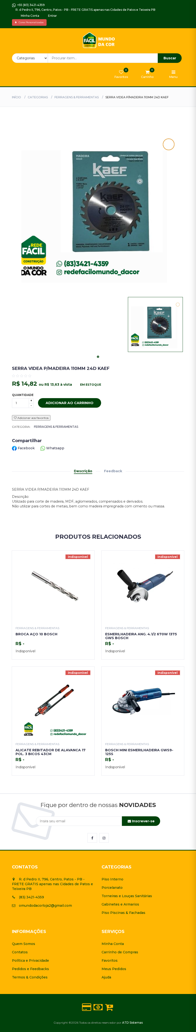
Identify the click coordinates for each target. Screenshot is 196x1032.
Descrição (83, 471)
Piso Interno (112, 879)
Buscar (169, 58)
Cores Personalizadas (30, 22)
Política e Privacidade (30, 960)
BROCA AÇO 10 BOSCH (36, 634)
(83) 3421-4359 (31, 897)
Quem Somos (23, 944)
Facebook (26, 448)
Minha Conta (29, 15)
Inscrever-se (143, 821)
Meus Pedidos (114, 969)
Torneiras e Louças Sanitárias (127, 896)
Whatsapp (54, 448)
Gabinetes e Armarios (120, 904)
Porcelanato (112, 887)
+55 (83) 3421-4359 (30, 5)
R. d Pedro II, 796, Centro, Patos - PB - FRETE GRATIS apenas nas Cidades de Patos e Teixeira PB (85, 9)
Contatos (20, 952)
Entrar (52, 15)
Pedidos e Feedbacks (30, 969)
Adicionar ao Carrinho (69, 403)
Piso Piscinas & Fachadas (123, 913)
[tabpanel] (155, 324)
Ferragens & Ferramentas (76, 97)
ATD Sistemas (132, 1022)
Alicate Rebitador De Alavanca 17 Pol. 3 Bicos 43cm (51, 752)
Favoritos (110, 960)
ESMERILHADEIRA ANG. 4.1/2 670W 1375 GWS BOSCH (141, 636)
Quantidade (22, 395)
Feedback (113, 471)
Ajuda (106, 977)
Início (16, 97)
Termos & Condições (30, 977)
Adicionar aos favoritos (33, 418)
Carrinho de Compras (120, 952)
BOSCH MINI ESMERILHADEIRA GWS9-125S (139, 752)
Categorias (38, 97)
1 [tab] (98, 357)
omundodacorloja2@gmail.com (45, 905)
